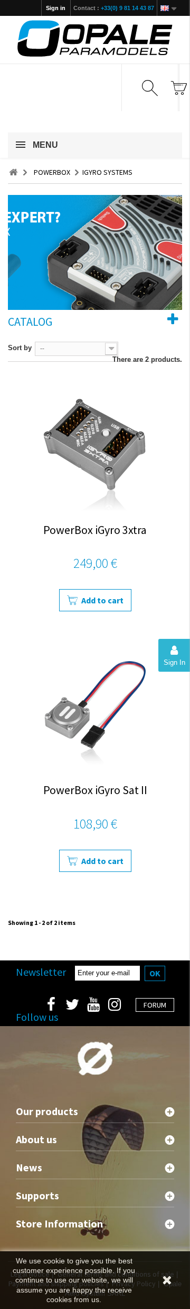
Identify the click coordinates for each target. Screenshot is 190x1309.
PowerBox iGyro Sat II (95, 789)
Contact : (113, 8)
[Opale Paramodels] (95, 38)
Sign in (55, 8)
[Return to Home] (13, 172)
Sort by (20, 348)
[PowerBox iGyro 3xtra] (95, 445)
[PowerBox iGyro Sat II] (95, 705)
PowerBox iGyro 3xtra (95, 529)
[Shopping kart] (178, 87)
